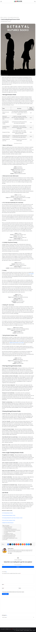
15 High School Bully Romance (8, 522)
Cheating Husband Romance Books (8, 515)
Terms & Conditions (26, 630)
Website (20, 588)
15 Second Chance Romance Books (8, 520)
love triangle (31, 273)
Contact (34, 630)
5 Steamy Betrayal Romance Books (9, 536)
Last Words (5, 539)
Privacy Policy (18, 630)
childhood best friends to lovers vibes (16, 342)
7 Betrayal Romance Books (7, 526)
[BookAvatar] (18, 1)
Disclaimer (21, 630)
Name (3, 584)
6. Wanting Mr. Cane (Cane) (9, 533)
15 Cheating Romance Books (7, 512)
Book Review (5, 17)
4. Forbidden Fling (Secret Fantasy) (10, 531)
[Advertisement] (18, 10)
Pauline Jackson (10, 548)
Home (2, 17)
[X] (9, 553)
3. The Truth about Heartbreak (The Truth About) (12, 530)
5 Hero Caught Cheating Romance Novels (10, 538)
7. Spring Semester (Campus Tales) (10, 534)
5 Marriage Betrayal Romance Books (9, 535)
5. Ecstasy (6, 532)
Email (3, 588)
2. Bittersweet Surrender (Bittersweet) (11, 529)
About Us (31, 630)
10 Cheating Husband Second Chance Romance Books (12, 517)
